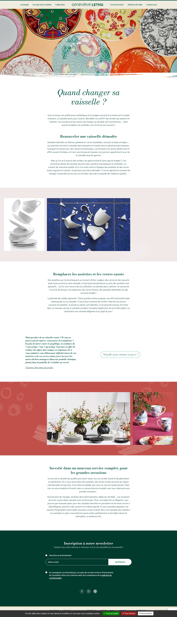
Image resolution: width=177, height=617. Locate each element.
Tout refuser (129, 613)
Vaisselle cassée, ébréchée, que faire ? (120, 355)
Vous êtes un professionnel (60, 555)
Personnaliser (145, 613)
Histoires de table (135, 5)
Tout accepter (111, 613)
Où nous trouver (117, 5)
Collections (60, 5)
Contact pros (151, 5)
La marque (24, 5)
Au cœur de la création (42, 5)
